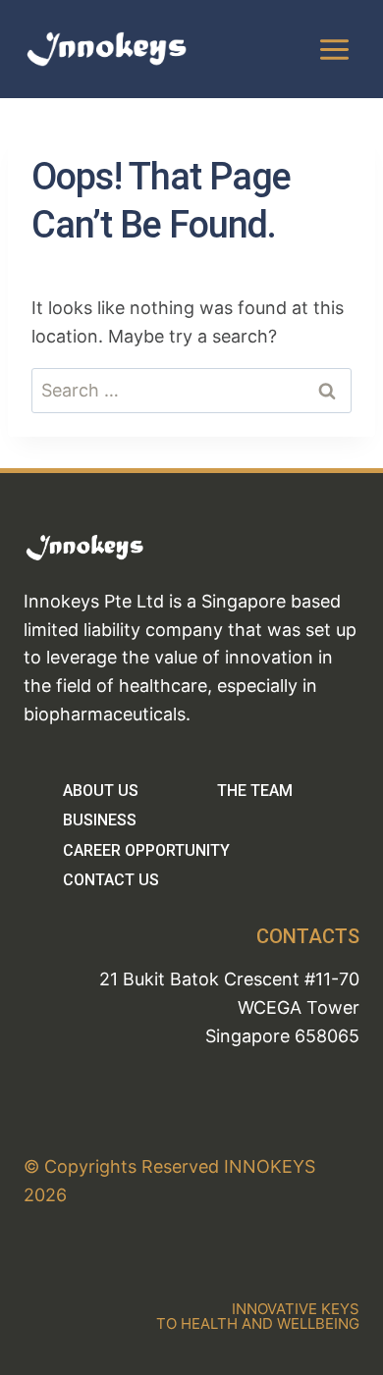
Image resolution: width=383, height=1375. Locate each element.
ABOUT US (100, 790)
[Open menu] (333, 49)
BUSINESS (100, 820)
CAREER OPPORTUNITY (146, 850)
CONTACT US (111, 880)
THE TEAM (255, 790)
